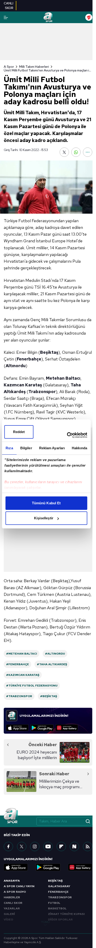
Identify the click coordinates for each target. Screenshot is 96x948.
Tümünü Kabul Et (46, 503)
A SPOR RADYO (15, 892)
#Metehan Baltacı (21, 654)
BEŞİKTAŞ (55, 881)
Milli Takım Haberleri (34, 66)
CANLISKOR (8, 5)
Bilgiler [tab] (26, 448)
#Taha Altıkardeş (52, 664)
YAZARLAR (12, 908)
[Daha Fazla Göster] (87, 152)
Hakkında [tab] (79, 448)
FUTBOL (54, 903)
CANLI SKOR (13, 903)
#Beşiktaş (48, 696)
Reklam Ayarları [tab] (52, 448)
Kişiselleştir (43, 518)
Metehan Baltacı (63, 378)
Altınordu (16, 365)
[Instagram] (34, 846)
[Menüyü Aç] (6, 17)
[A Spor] (47, 17)
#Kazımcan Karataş (22, 675)
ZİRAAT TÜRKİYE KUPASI (66, 914)
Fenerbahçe (29, 359)
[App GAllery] (66, 727)
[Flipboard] (61, 846)
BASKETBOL (57, 908)
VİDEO (8, 919)
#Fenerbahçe (17, 664)
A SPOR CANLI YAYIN (19, 886)
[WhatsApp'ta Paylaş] (76, 152)
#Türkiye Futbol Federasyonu (32, 685)
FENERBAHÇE (58, 892)
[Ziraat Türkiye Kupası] (88, 17)
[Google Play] (42, 727)
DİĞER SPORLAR (60, 919)
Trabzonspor (42, 391)
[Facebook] (8, 846)
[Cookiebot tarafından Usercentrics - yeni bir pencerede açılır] (66, 435)
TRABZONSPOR (60, 897)
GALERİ (9, 914)
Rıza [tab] (9, 448)
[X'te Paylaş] (64, 152)
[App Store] (17, 727)
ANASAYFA (12, 881)
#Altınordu (55, 654)
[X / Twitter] (21, 846)
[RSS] (87, 846)
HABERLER (12, 897)
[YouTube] (48, 846)
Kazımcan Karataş (23, 385)
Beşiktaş (49, 352)
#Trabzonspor (19, 696)
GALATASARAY (59, 886)
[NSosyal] (74, 846)
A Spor (9, 66)
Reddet (19, 432)
